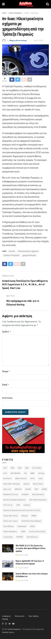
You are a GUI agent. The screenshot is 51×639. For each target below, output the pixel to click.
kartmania (8, 478)
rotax (40, 478)
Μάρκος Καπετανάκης (18, 40)
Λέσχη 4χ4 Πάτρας (11, 516)
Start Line (7, 489)
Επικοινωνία (19, 616)
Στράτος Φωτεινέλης (37, 531)
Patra (32, 478)
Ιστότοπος (7, 398)
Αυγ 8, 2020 (38, 40)
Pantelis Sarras (8, 632)
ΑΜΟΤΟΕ (18, 489)
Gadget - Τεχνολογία (31, 13)
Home (4, 13)
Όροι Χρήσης (34, 616)
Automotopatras (14, 629)
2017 (5, 468)
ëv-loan (12, 251)
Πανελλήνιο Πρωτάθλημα (31, 521)
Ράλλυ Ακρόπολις (10, 531)
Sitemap (5, 619)
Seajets (26, 484)
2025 (19, 468)
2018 (12, 468)
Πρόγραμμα (22, 526)
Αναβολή (25, 494)
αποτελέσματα (32, 537)
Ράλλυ (32, 526)
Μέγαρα (25, 516)
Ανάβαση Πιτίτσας (11, 494)
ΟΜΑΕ (34, 516)
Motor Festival (21, 478)
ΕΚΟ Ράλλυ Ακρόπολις (38, 500)
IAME (32, 473)
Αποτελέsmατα (38, 494)
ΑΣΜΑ (44, 489)
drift (5, 473)
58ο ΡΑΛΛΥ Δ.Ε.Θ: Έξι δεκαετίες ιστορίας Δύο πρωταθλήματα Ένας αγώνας (30, 548)
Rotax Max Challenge (12, 484)
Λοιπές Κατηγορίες (15, 13)
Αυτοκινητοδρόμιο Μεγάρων (15, 500)
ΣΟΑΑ (23, 531)
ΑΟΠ (36, 489)
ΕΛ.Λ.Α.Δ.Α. (8, 505)
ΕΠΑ (18, 505)
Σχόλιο (6, 331)
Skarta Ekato (38, 484)
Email (5, 384)
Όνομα (6, 371)
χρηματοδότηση (29, 255)
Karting (41, 473)
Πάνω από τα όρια (11, 521)
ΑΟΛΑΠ (28, 489)
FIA (25, 473)
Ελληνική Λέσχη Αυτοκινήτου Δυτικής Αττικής (22, 510)
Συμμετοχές (8, 537)
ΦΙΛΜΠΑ (20, 537)
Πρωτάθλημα (9, 526)
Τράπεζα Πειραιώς (11, 255)
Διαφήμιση (6, 616)
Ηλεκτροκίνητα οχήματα (28, 251)
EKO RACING (15, 473)
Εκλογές (27, 505)
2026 (27, 468)
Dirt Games (36, 468)
